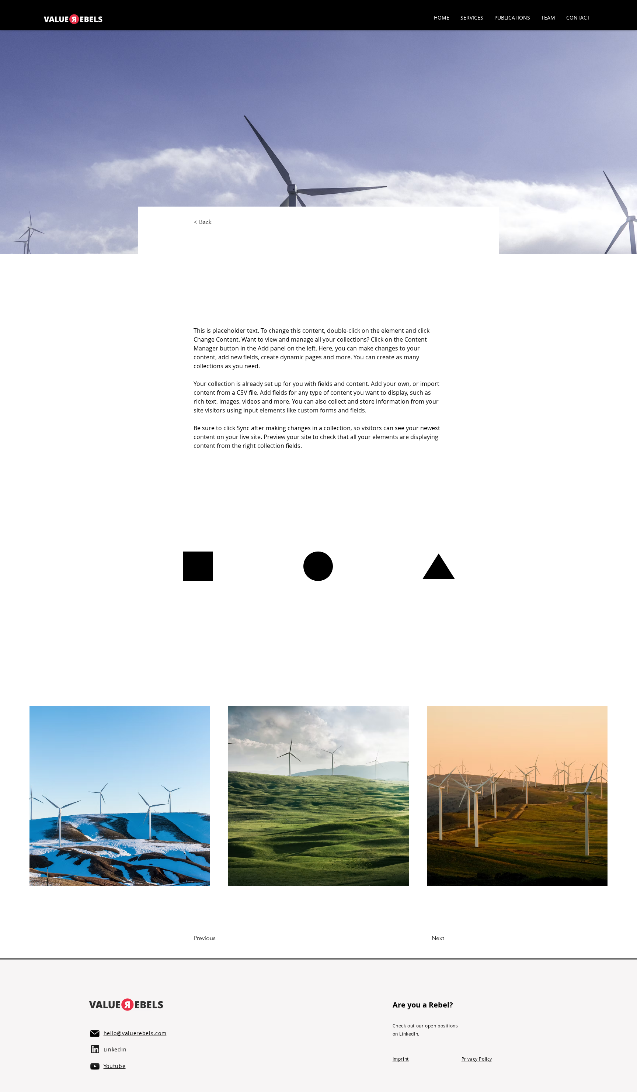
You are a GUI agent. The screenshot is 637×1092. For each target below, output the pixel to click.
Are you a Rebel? (423, 1005)
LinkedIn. (409, 1034)
